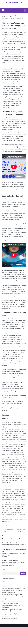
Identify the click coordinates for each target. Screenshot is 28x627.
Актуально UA (14, 2)
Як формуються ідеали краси (9, 592)
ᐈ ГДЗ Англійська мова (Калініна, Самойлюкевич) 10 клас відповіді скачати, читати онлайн (12, 605)
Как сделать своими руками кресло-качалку (13, 594)
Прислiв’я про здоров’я (7, 586)
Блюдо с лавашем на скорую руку (10, 613)
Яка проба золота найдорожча (9, 618)
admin (14, 28)
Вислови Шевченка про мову (10, 560)
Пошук (3, 570)
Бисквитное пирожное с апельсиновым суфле (13, 588)
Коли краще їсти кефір (7, 585)
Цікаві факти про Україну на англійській (12, 590)
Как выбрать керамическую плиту (10, 600)
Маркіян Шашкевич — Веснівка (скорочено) (13, 601)
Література (4, 525)
